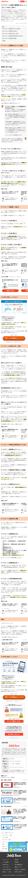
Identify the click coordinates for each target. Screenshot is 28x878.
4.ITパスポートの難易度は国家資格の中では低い (12, 35)
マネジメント (5, 841)
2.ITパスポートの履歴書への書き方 (9, 31)
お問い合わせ (5, 864)
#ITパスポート (7, 777)
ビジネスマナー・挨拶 (7, 835)
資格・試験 (4, 848)
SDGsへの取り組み (7, 869)
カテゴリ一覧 (5, 867)
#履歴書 (12, 777)
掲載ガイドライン (18, 867)
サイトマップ (5, 859)
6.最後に (4, 40)
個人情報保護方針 (18, 864)
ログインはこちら (14, 737)
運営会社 (17, 859)
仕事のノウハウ (5, 846)
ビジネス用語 (5, 837)
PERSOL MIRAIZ (18, 871)
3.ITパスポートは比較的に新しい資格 (10, 33)
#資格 (2, 777)
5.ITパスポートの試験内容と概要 (9, 38)
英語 (3, 844)
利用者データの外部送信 (20, 869)
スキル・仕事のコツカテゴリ (7, 832)
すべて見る (25, 639)
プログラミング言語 (6, 839)
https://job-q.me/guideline (15, 761)
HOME (1, 851)
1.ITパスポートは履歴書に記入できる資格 (11, 28)
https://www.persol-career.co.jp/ (16, 767)
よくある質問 (5, 862)
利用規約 (17, 862)
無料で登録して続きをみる (14, 734)
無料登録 (22, 1)
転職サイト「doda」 (7, 871)
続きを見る (10, 141)
